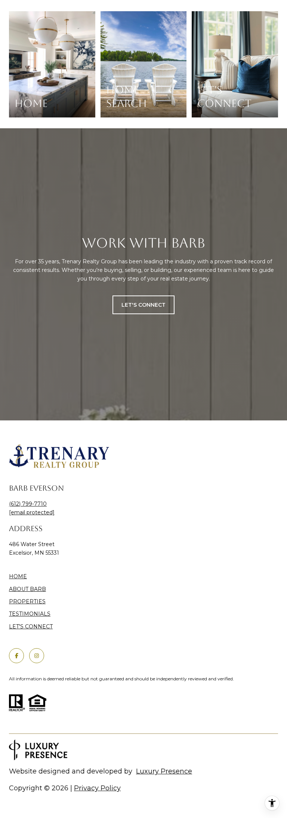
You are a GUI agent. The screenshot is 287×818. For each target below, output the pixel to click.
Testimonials (29, 613)
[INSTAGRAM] (36, 655)
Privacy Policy (97, 788)
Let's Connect (31, 627)
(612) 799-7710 (28, 503)
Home (18, 576)
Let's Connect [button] (143, 304)
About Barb (27, 589)
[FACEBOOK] (16, 655)
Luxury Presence (164, 771)
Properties (27, 601)
